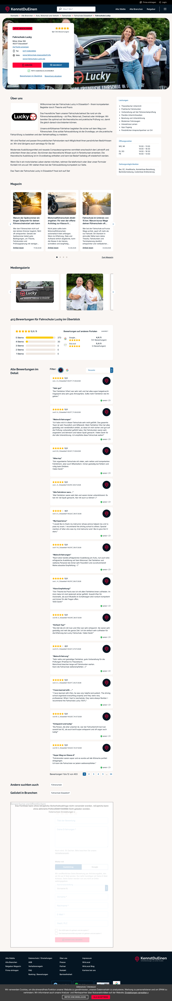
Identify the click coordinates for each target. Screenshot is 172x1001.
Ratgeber (151, 9)
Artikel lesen (18, 248)
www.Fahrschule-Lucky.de (34, 59)
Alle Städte (120, 9)
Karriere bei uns (89, 970)
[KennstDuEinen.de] (21, 9)
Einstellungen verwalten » (137, 992)
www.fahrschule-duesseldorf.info (37, 55)
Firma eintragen (12, 970)
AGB (30, 962)
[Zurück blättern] (10, 224)
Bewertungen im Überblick (31, 76)
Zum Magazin (107, 257)
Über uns (63, 958)
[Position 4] (66, 257)
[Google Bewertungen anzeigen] (67, 370)
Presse (62, 962)
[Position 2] (60, 257)
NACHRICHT (57, 65)
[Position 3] (63, 257)
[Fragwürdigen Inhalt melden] (109, 401)
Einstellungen (46, 958)
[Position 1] (57, 257)
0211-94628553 (29, 51)
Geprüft (105, 400)
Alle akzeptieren (100, 997)
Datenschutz (33, 958)
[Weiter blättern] (113, 224)
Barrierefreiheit (66, 974)
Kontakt (63, 970)
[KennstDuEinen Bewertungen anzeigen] (61, 370)
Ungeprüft (104, 331)
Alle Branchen (136, 9)
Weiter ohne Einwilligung (75, 997)
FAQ (30, 970)
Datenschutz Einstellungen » (62, 812)
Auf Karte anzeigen (21, 47)
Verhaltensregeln (35, 966)
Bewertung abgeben (53, 76)
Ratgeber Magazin (13, 966)
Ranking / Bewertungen (38, 974)
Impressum (87, 958)
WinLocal (86, 962)
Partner (63, 966)
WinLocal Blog (88, 966)
